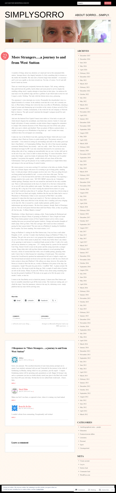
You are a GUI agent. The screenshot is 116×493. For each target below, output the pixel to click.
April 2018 (83, 203)
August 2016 (84, 270)
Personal (83, 441)
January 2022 (84, 108)
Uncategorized (45, 318)
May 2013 (83, 369)
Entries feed (84, 468)
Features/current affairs (87, 434)
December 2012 (85, 386)
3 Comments (16, 318)
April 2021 (83, 115)
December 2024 (85, 59)
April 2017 (83, 242)
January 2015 (84, 316)
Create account (84, 461)
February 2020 (84, 147)
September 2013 (85, 358)
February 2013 (84, 379)
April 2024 (83, 70)
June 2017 (83, 235)
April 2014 (83, 340)
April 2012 (83, 411)
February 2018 (84, 210)
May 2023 (83, 80)
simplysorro (34, 14)
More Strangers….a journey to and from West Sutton (39, 59)
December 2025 (85, 55)
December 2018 (85, 182)
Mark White (23, 389)
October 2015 (84, 302)
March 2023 (84, 84)
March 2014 (84, 344)
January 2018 (84, 214)
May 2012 (83, 407)
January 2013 (84, 383)
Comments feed (85, 471)
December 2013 (85, 351)
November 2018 (85, 186)
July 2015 (83, 305)
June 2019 (83, 165)
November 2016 (85, 259)
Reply (14, 383)
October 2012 (84, 390)
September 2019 (85, 157)
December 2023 (85, 77)
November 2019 (85, 154)
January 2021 (84, 119)
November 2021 (85, 112)
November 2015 (85, 298)
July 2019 (83, 161)
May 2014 (83, 337)
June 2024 (83, 62)
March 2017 (84, 245)
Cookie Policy (40, 489)
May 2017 (83, 238)
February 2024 (84, 73)
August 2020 (84, 133)
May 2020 (83, 136)
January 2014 (84, 347)
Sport (82, 445)
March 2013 (84, 376)
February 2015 (84, 312)
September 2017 (85, 224)
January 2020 (84, 150)
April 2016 (83, 284)
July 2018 (83, 196)
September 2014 (85, 330)
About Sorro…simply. (92, 15)
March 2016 (84, 288)
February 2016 (84, 291)
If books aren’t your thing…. (21, 324)
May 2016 (83, 281)
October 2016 (84, 263)
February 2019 (84, 175)
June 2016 (83, 277)
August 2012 (84, 397)
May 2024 (83, 66)
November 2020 (85, 126)
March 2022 (84, 105)
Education (83, 430)
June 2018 (83, 200)
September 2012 (85, 393)
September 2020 (85, 129)
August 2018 (84, 193)
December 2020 (85, 122)
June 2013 (83, 365)
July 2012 (83, 400)
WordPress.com (85, 475)
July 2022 (83, 98)
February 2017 (84, 249)
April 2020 (83, 140)
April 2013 (83, 372)
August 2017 (84, 228)
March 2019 (84, 172)
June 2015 (83, 309)
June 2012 (83, 404)
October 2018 (84, 189)
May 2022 (83, 101)
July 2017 (83, 231)
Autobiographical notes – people (90, 427)
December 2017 (85, 217)
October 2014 (84, 326)
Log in (82, 464)
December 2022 (85, 91)
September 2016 (85, 267)
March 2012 (84, 414)
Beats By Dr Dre (25, 406)
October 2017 (84, 221)
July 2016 (83, 274)
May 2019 (83, 168)
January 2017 (84, 252)
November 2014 (85, 323)
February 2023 (84, 87)
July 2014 (83, 333)
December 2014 (85, 319)
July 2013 (83, 361)
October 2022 (84, 94)
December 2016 (85, 256)
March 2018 (84, 207)
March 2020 (84, 143)
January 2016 (84, 295)
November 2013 (85, 354)
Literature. (83, 437)
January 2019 (84, 179)
